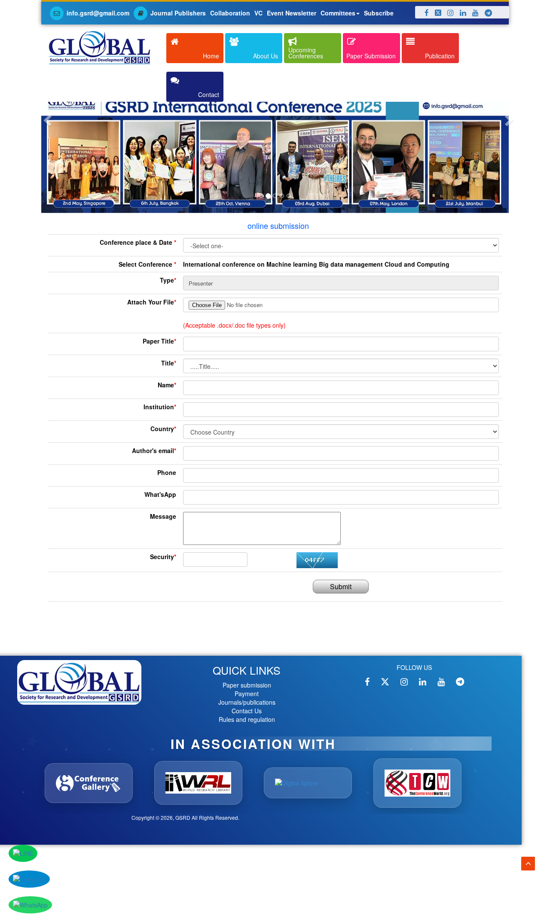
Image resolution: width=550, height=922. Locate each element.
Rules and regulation (247, 719)
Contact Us (247, 710)
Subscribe (379, 13)
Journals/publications (246, 702)
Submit (340, 586)
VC (258, 13)
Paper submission (247, 685)
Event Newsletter (291, 13)
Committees (338, 13)
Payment (247, 693)
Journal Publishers (178, 13)
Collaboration (230, 13)
